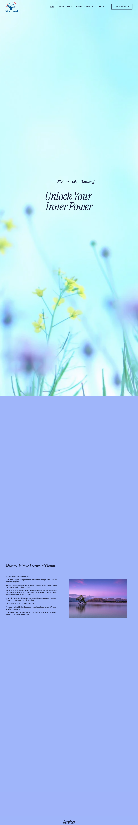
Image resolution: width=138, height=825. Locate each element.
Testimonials (61, 6)
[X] (103, 7)
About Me (78, 6)
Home (52, 6)
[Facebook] (107, 7)
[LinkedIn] (100, 7)
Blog (94, 6)
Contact (70, 6)
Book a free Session (122, 6)
